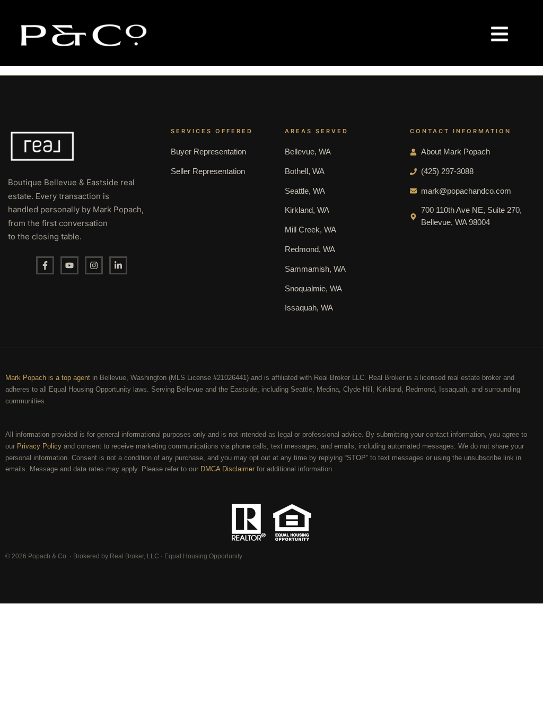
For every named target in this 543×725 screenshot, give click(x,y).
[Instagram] (94, 265)
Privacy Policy (39, 446)
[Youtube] (69, 265)
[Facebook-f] (45, 265)
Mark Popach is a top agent (47, 378)
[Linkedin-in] (118, 265)
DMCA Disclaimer (227, 469)
